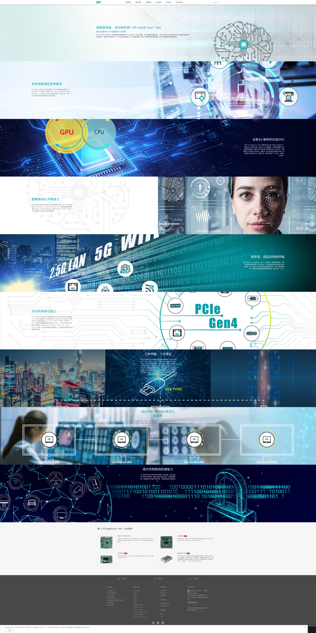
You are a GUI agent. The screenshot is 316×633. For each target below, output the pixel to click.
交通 (135, 598)
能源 (135, 600)
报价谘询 (163, 593)
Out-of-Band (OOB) (140, 612)
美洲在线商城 (164, 603)
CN (215, 2)
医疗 (135, 593)
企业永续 (169, 2)
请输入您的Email (192, 602)
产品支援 (148, 2)
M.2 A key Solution (140, 617)
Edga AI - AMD (138, 610)
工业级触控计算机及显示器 (115, 600)
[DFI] (98, 2)
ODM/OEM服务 (138, 614)
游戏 (135, 595)
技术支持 (163, 590)
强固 (135, 602)
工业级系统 (110, 595)
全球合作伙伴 (164, 606)
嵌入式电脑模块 (112, 593)
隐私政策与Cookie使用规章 (74, 627)
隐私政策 (200, 610)
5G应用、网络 (138, 605)
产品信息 (127, 2)
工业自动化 (137, 590)
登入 (161, 614)
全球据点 (163, 595)
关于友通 (158, 2)
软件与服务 (110, 605)
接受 (9, 630)
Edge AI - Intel (138, 607)
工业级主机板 (111, 590)
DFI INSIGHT (180, 2)
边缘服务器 (110, 602)
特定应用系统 (111, 598)
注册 (161, 616)
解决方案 (137, 2)
